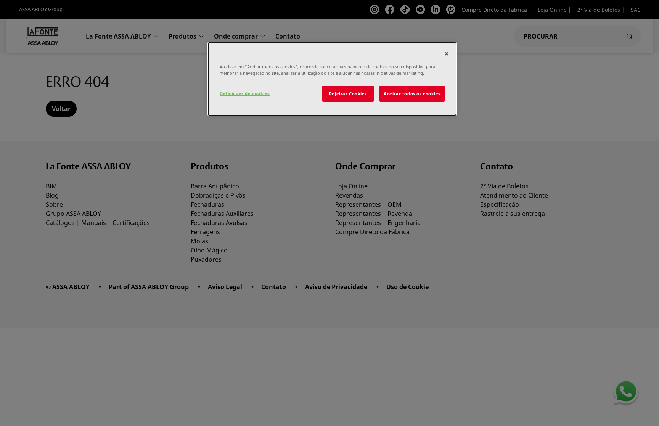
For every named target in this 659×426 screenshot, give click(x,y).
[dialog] (332, 79)
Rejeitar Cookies (348, 93)
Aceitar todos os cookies (412, 93)
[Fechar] (446, 53)
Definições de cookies (245, 93)
